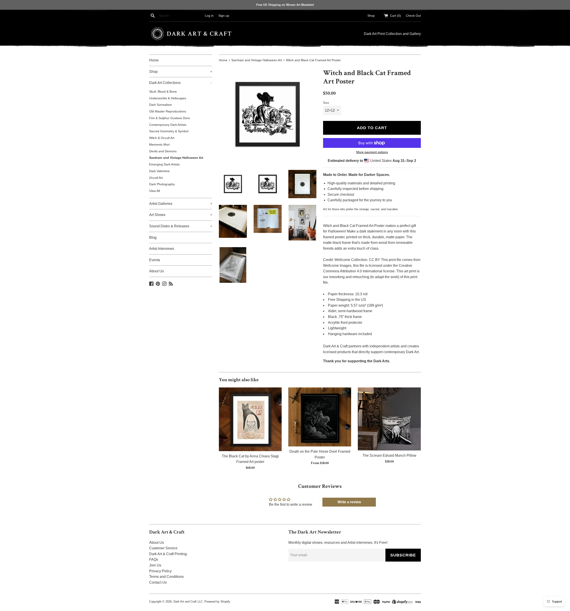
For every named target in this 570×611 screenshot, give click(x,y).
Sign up (223, 15)
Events (154, 260)
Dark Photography (162, 184)
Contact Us (158, 582)
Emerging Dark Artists (164, 164)
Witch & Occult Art (161, 138)
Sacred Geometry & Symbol (168, 131)
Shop (371, 15)
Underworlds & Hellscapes (167, 98)
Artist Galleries (180, 204)
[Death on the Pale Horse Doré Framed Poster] (319, 416)
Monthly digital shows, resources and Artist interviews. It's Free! (337, 542)
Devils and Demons (163, 151)
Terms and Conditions (166, 576)
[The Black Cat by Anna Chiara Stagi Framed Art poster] (250, 419)
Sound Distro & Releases (180, 226)
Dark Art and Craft (185, 601)
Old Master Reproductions (167, 111)
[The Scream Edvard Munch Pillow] (389, 418)
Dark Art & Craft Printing (168, 554)
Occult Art (156, 177)
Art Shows (180, 215)
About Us (156, 271)
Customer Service (163, 548)
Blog (153, 237)
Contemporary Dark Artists (167, 124)
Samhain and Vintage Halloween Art (176, 157)
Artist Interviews (161, 249)
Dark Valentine (159, 171)
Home (154, 60)
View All (154, 191)
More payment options (372, 152)
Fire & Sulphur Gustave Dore (169, 118)
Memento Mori (159, 144)
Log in (209, 15)
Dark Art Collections (180, 83)
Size (326, 102)
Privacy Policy (160, 571)
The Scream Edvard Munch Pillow (389, 455)
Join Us (155, 565)
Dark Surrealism (160, 104)
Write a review (349, 502)
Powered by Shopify (217, 601)
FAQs (153, 559)
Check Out (413, 15)
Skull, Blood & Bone (163, 91)
